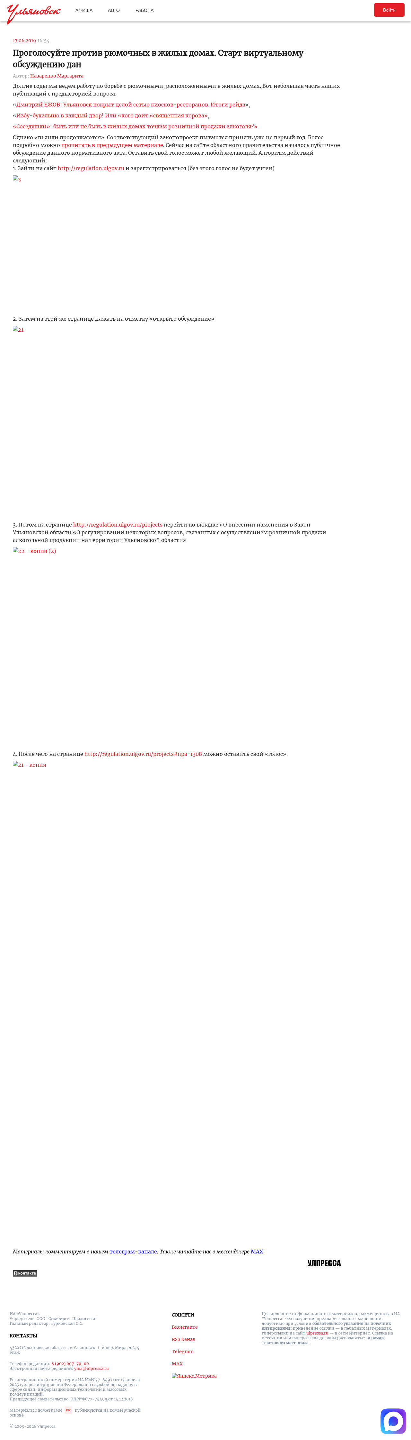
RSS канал (184, 1339)
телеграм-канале (133, 1251)
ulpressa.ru (317, 1333)
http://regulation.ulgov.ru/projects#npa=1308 (143, 754)
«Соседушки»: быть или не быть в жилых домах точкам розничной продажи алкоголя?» (135, 126)
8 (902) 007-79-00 (70, 1363)
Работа (145, 10)
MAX (257, 1251)
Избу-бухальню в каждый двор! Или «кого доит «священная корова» (112, 115)
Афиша (83, 10)
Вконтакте (185, 1327)
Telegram (183, 1351)
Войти (389, 10)
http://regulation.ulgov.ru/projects (117, 524)
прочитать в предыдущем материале (112, 145)
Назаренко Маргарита (56, 76)
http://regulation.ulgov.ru (90, 168)
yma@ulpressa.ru (91, 1368)
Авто (114, 10)
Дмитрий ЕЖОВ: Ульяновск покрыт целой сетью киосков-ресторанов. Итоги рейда (130, 104)
